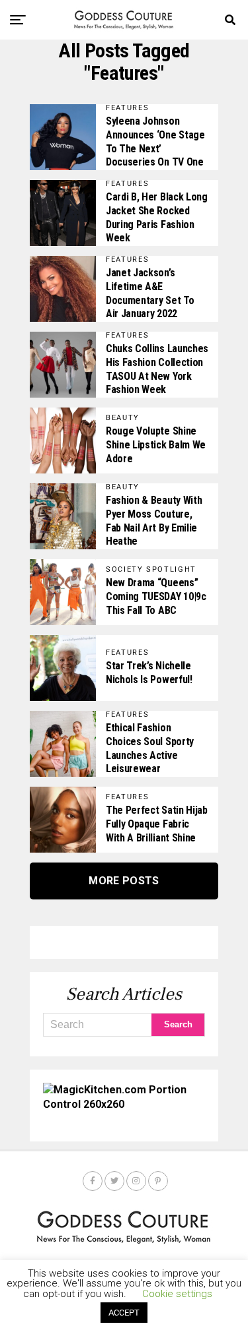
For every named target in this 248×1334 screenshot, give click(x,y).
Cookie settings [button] (177, 1294)
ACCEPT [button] (124, 1313)
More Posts (124, 880)
